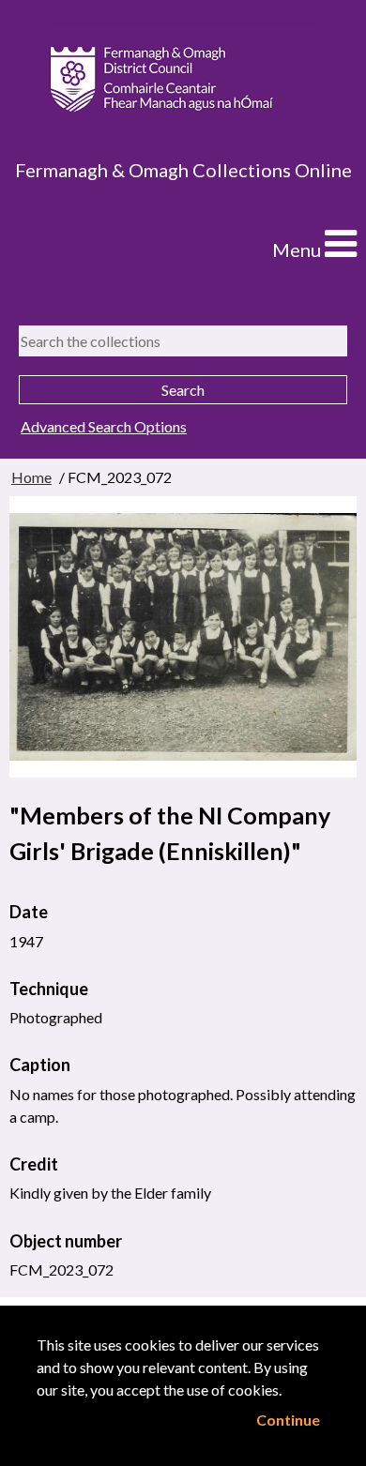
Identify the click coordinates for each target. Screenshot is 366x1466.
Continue (288, 1419)
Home (31, 477)
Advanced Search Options (104, 426)
